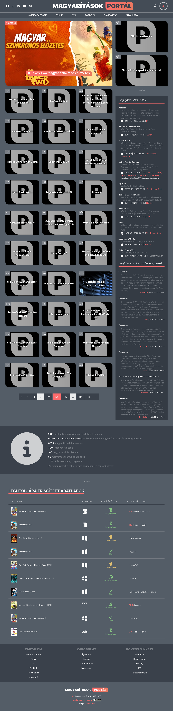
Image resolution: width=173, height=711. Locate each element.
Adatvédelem (86, 663)
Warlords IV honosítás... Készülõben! (22, 101)
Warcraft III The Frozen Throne (96, 344)
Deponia (122, 108)
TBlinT (130, 156)
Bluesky (139, 663)
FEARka (124, 156)
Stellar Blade (124, 140)
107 (48, 397)
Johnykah (130, 175)
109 (65, 397)
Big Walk (122, 183)
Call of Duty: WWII (126, 250)
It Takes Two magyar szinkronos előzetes (59, 73)
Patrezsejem (139, 632)
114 (80, 397)
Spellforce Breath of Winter (59, 131)
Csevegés (123, 271)
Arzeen (149, 173)
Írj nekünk (86, 654)
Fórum (59, 15)
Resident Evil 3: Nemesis (129, 195)
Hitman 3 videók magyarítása (22, 253)
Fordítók (90, 15)
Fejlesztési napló (139, 672)
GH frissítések (141, 36)
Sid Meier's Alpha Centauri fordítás (22, 283)
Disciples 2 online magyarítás (95, 131)
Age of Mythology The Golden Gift (59, 375)
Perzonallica (90, 704)
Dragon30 (144, 346)
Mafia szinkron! (59, 101)
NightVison (139, 175)
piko (146, 320)
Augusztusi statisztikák (59, 192)
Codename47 (151, 154)
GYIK (74, 15)
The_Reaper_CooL (154, 189)
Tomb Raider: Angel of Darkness (59, 344)
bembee (137, 511)
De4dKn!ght (143, 293)
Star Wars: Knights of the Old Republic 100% (95, 253)
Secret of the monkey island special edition (139, 376)
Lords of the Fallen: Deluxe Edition (36, 578)
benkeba (144, 393)
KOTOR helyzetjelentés (96, 222)
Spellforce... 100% (59, 161)
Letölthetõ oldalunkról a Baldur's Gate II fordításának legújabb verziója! (95, 101)
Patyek (138, 538)
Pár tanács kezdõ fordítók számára (22, 314)
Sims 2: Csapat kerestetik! (141, 70)
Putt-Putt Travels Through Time (35, 565)
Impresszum (86, 668)
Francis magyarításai (22, 375)
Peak (121, 222)
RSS (139, 668)
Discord (86, 659)
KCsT (148, 121)
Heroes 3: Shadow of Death (22, 161)
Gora (132, 538)
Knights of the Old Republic (59, 283)
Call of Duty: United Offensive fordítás (96, 162)
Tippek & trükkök (95, 375)
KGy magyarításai (59, 314)
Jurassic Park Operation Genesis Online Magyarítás (59, 223)
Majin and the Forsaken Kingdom (35, 605)
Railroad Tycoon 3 (22, 131)
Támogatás (110, 15)
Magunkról (132, 15)
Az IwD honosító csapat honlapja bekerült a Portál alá (95, 314)
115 (88, 397)
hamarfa (150, 135)
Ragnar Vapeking (152, 175)
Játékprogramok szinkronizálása (95, 283)
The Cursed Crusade (30, 538)
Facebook (139, 654)
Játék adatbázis (37, 15)
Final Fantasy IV (28, 632)
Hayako (148, 244)
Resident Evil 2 (125, 209)
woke (145, 371)
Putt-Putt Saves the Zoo (129, 127)
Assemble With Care (128, 239)
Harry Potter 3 (59, 253)
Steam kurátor (139, 659)
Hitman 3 (96, 192)
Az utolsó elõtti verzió (22, 222)
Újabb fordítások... (22, 192)
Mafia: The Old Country (129, 162)
